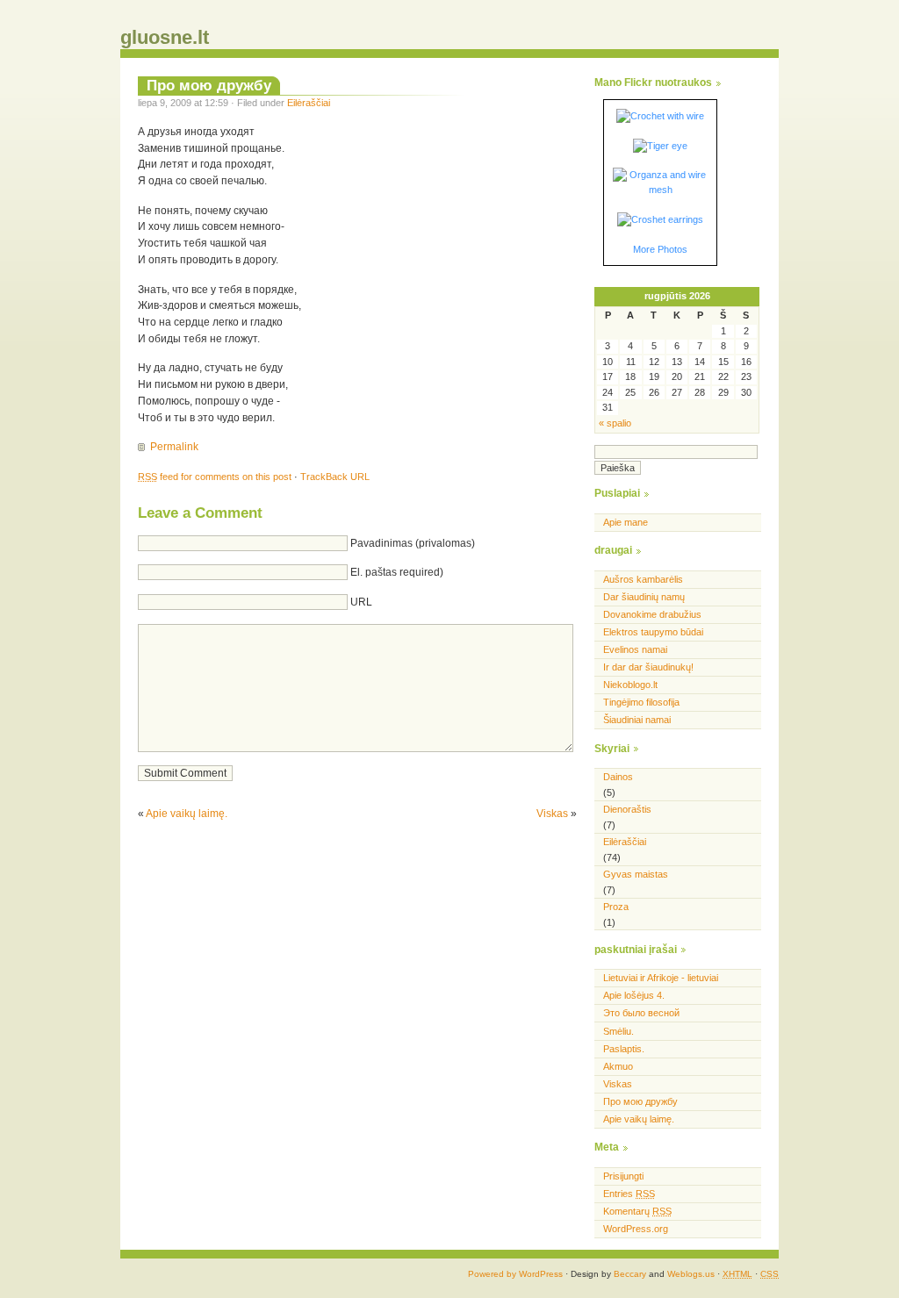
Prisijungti (623, 1176)
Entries (629, 1193)
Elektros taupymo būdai (653, 632)
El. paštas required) (396, 572)
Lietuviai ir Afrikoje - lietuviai (660, 977)
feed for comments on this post (214, 476)
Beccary (630, 1274)
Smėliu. (618, 1031)
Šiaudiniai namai (637, 719)
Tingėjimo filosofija (641, 702)
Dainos (618, 776)
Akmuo (618, 1066)
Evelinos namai (635, 649)
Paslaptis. (623, 1048)
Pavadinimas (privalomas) (412, 543)
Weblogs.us (691, 1274)
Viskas (552, 813)
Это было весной (641, 1013)
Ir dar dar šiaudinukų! (648, 667)
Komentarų (637, 1211)
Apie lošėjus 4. (634, 995)
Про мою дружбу (209, 85)
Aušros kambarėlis (643, 579)
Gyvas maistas (635, 874)
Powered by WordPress (515, 1274)
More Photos (660, 249)
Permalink (174, 447)
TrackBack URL (335, 476)
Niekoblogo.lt (630, 684)
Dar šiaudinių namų (644, 597)
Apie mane (625, 522)
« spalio (615, 423)
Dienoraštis (627, 809)
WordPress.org (635, 1228)
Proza (616, 906)
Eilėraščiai (308, 102)
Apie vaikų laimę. (186, 813)
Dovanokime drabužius (652, 614)
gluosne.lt (164, 37)
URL (361, 602)
